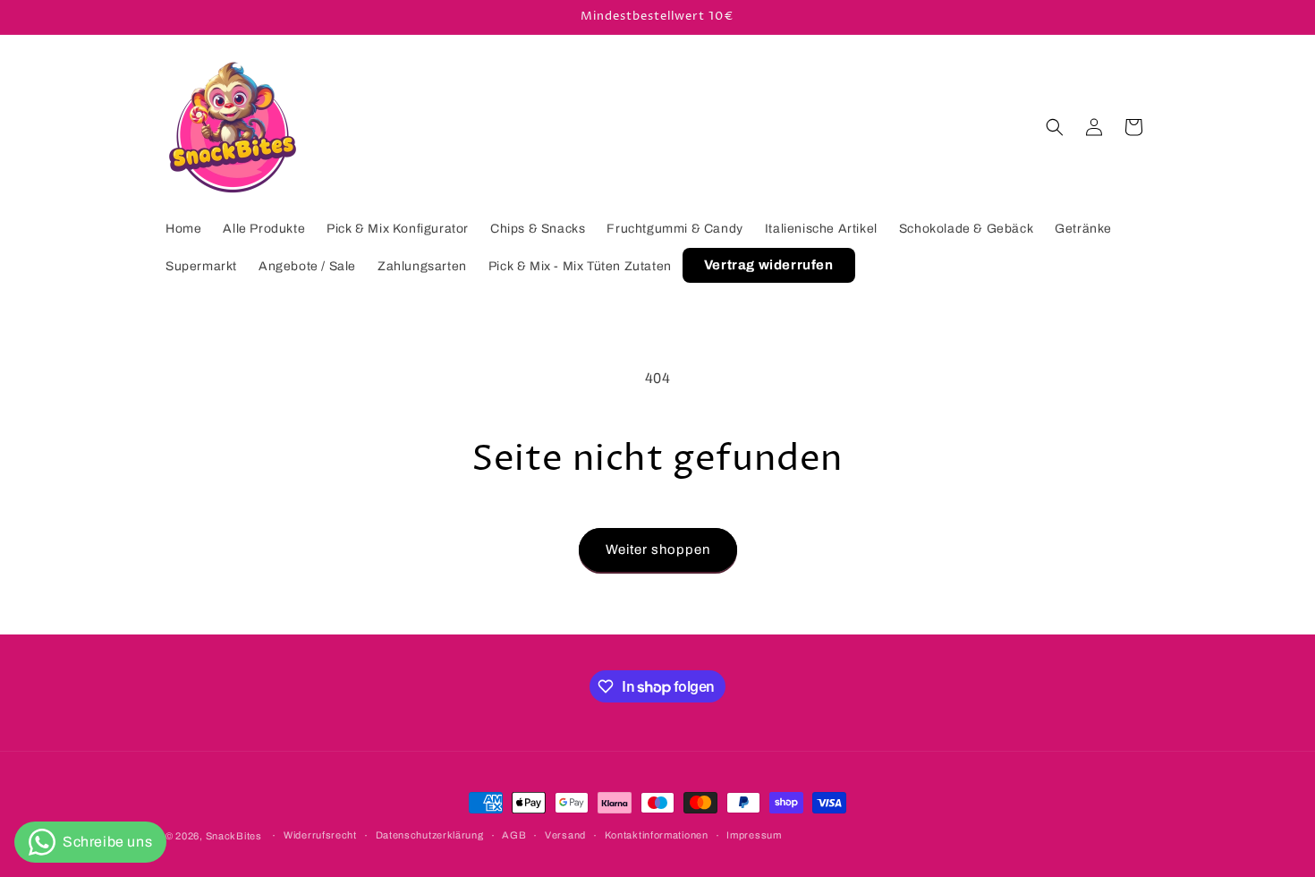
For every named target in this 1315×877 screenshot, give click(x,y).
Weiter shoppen (658, 549)
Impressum (753, 835)
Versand (565, 835)
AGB (514, 835)
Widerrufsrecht (320, 835)
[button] (1054, 127)
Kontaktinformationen (656, 835)
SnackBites (234, 835)
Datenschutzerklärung (430, 835)
